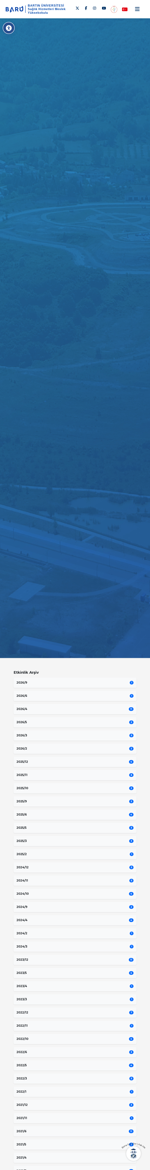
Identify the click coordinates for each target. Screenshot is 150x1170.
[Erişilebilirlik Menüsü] (9, 28)
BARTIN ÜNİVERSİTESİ (46, 5)
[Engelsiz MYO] (114, 9)
